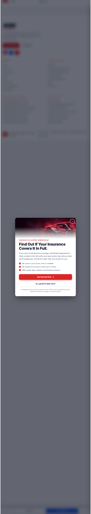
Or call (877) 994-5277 (45, 284)
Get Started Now (45, 277)
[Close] (72, 221)
